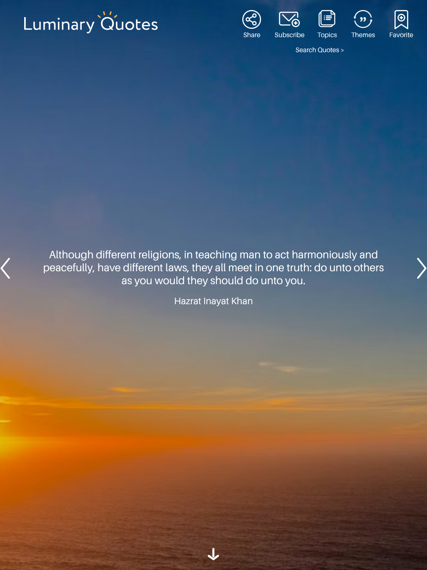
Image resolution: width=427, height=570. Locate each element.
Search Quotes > (320, 50)
